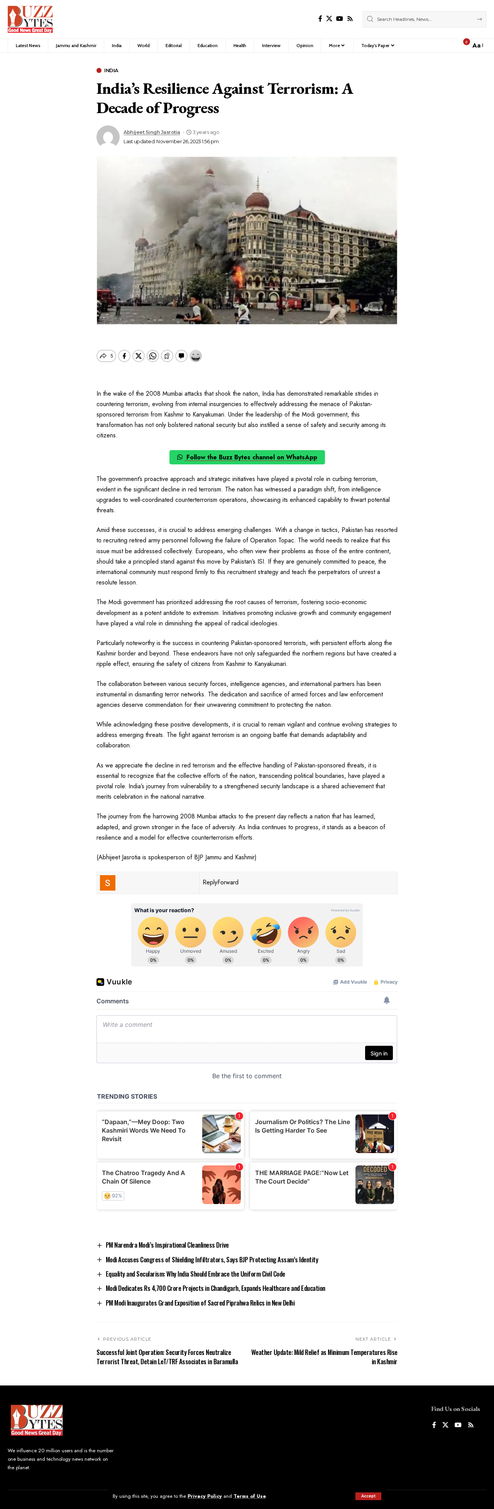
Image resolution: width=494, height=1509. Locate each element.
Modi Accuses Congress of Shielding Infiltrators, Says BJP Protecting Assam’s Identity (212, 1259)
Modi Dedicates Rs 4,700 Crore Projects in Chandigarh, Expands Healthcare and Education (215, 1288)
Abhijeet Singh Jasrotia (152, 132)
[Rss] (350, 19)
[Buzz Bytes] (30, 19)
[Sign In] (448, 45)
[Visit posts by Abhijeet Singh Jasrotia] (108, 137)
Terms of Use (249, 1496)
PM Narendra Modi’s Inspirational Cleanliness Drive (167, 1245)
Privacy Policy (205, 1496)
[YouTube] (339, 19)
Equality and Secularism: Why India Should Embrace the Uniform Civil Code (195, 1274)
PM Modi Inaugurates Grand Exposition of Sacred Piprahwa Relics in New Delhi (200, 1302)
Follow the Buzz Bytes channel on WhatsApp (250, 457)
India (111, 70)
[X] (329, 19)
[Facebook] (320, 19)
